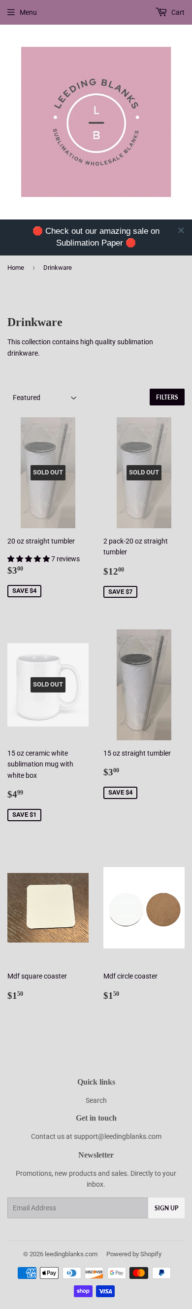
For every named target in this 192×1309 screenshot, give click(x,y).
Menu (28, 12)
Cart (177, 12)
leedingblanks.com (71, 1254)
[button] (29, 559)
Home (15, 267)
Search (96, 1100)
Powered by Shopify (133, 1254)
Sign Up (166, 1208)
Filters (167, 397)
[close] (181, 230)
